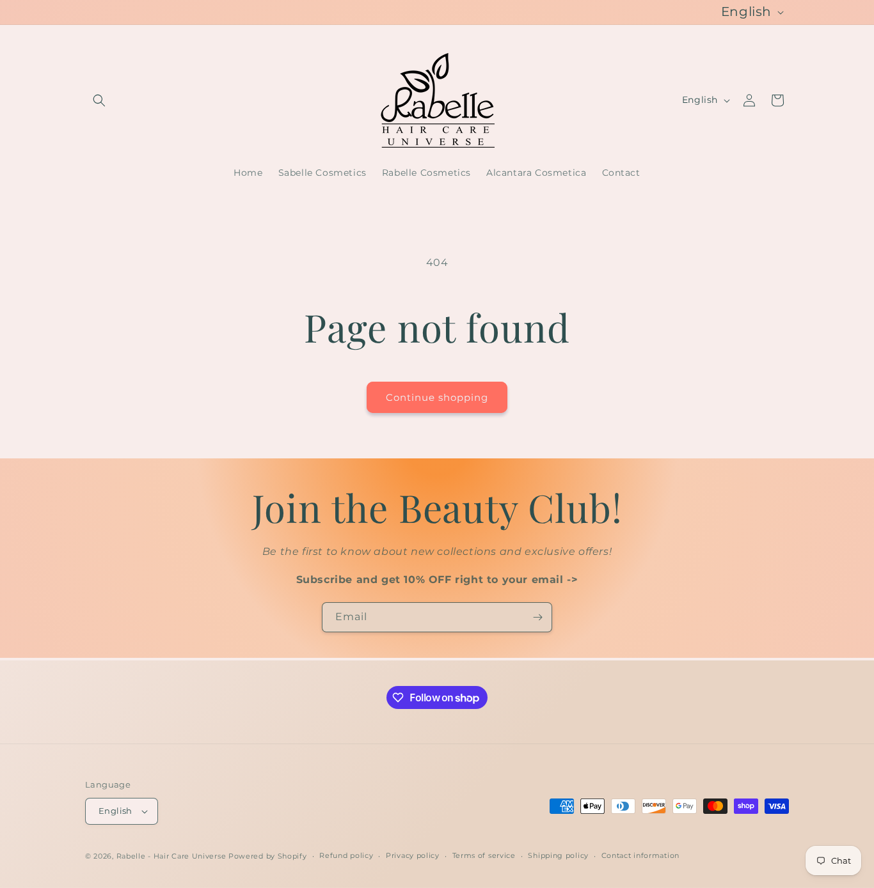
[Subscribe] (537, 617)
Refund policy (346, 855)
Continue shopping (437, 397)
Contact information (640, 855)
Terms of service (484, 855)
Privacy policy (413, 855)
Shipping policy (558, 855)
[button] (99, 100)
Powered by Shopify (267, 856)
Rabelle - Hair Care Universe (171, 856)
